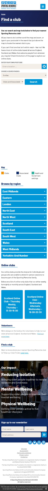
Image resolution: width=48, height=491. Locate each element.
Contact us (24, 457)
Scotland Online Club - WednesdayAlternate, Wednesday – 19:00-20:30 (35, 304)
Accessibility (24, 451)
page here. (24, 353)
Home (3, 14)
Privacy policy (24, 455)
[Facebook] (30, 442)
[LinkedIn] (43, 442)
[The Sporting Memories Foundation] (9, 5)
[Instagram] (39, 442)
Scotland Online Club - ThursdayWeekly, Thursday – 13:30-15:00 (12, 304)
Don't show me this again (35, 489)
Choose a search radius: (10, 71)
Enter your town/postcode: (12, 62)
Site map (24, 449)
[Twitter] (34, 442)
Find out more (21, 489)
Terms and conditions (24, 453)
